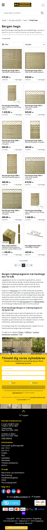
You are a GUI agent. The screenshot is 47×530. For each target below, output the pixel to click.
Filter (6, 44)
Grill (21, 334)
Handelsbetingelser (9, 477)
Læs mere (6, 38)
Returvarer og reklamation (12, 472)
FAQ (3, 455)
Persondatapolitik (9, 482)
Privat (13, 383)
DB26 (3, 480)
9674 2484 (13, 426)
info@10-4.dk (13, 424)
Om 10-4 (5, 450)
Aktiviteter (5, 460)
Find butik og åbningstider (12, 445)
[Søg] (42, 13)
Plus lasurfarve (25, 302)
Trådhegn (28, 332)
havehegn (5, 287)
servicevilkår (22, 399)
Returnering (6, 475)
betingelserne (17, 393)
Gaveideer (5, 458)
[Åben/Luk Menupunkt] (3, 4)
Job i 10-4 (5, 448)
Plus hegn (14, 291)
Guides (4, 453)
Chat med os (6, 438)
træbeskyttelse (39, 302)
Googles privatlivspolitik (37, 397)
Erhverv (35, 383)
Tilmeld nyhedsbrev (9, 463)
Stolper (20, 332)
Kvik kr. (4, 465)
